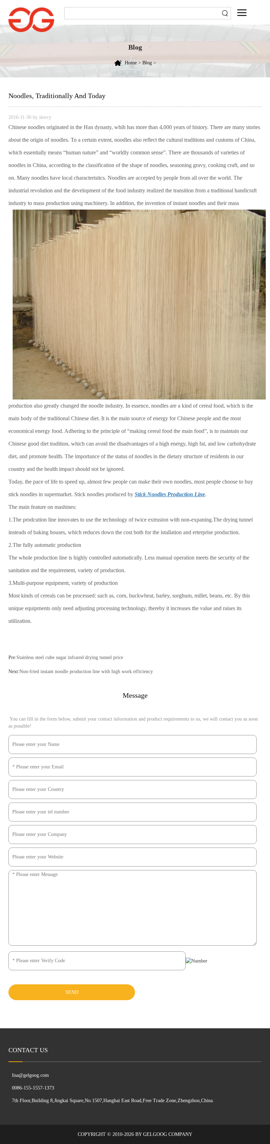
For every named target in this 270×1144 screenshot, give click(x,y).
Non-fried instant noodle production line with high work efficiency (86, 671)
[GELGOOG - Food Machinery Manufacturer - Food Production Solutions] (31, 19)
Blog (147, 62)
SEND (71, 992)
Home (131, 62)
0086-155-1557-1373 (33, 1088)
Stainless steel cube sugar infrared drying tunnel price (70, 657)
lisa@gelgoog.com (30, 1075)
